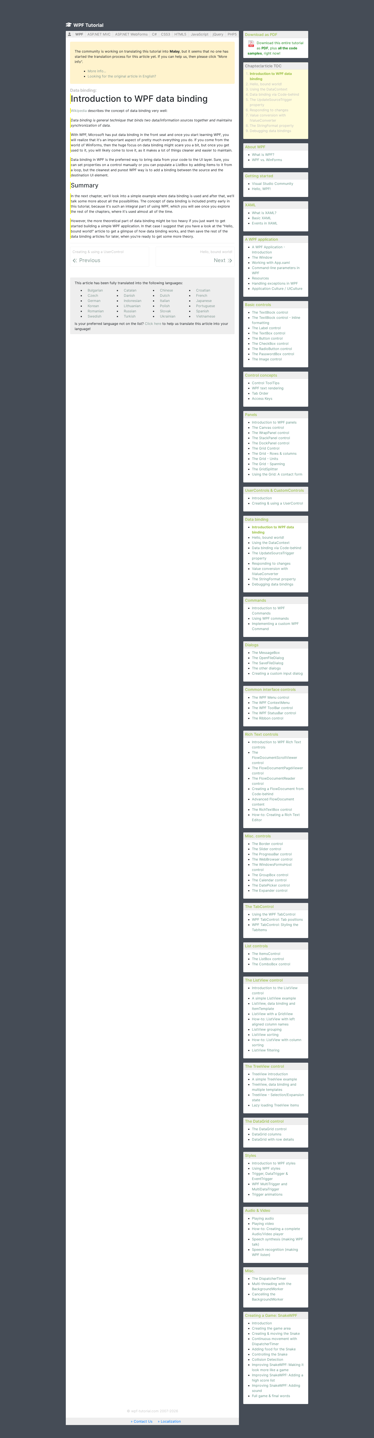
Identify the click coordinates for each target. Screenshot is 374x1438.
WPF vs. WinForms (267, 160)
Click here (153, 323)
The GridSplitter (265, 469)
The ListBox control (268, 959)
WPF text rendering (268, 388)
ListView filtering (265, 1050)
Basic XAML (261, 218)
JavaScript (199, 34)
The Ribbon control (267, 718)
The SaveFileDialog (267, 663)
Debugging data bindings (270, 131)
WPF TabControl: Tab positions (277, 919)
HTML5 (180, 34)
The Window (262, 257)
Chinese (166, 290)
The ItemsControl (266, 953)
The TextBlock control (270, 312)
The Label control (266, 328)
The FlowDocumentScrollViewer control (274, 757)
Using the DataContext (268, 89)
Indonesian (132, 300)
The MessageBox (266, 652)
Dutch (165, 295)
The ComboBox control (271, 964)
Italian (165, 300)
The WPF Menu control (270, 697)
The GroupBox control (270, 875)
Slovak (165, 311)
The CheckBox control (270, 343)
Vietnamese (205, 316)
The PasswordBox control (273, 354)
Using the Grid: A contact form (277, 474)
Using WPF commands (270, 618)
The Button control (267, 338)
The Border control (267, 844)
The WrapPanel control (270, 432)
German (94, 300)
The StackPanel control (271, 438)
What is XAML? (264, 213)
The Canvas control (268, 427)
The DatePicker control (271, 885)
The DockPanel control (270, 443)
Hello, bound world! (266, 84)
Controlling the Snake (269, 1354)
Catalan (130, 290)
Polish (165, 306)
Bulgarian (95, 290)
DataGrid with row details (273, 1139)
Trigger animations (267, 1194)
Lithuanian (132, 306)
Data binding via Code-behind (274, 94)
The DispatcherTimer (269, 1278)
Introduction (262, 498)
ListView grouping (267, 1029)
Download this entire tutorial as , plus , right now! (275, 48)
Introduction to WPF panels (274, 422)
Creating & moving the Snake (276, 1333)
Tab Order (260, 393)
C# (154, 34)
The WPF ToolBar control (272, 708)
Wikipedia (79, 110)
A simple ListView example (274, 998)
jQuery (218, 34)
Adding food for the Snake (274, 1349)
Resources (260, 278)
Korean (93, 306)
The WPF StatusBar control (274, 713)
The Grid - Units (265, 458)
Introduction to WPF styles (273, 1163)
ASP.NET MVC (99, 34)
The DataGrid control (269, 1129)
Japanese (204, 300)
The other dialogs (266, 668)
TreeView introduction (270, 1074)
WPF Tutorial (88, 25)
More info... (97, 71)
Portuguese (205, 306)
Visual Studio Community (272, 183)
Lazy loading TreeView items (275, 1105)
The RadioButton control (272, 349)
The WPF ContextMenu (271, 702)
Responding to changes (269, 110)
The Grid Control (265, 448)
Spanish (202, 311)
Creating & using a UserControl (277, 503)
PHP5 (232, 34)
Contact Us (143, 1421)
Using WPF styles (266, 1168)
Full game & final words (271, 1396)
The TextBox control (268, 333)
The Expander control (269, 890)
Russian (130, 311)
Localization (171, 1421)
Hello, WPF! (261, 189)
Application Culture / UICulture (277, 288)
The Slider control (266, 849)
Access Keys (262, 398)
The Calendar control (269, 880)
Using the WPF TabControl (273, 914)
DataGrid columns (266, 1134)
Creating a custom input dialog (277, 673)
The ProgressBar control (272, 854)
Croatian (203, 290)
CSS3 (165, 34)
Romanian (96, 311)
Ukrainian (167, 316)
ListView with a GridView (272, 1014)
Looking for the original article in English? (122, 76)
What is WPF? (263, 154)
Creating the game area (271, 1328)
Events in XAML (264, 223)
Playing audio (263, 1218)
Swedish (94, 316)
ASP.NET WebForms (131, 34)
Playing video (263, 1223)
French (201, 295)
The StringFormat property (272, 125)
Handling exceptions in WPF (275, 283)
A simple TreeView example (274, 1079)
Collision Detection (267, 1359)
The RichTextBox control (272, 809)
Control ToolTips (265, 383)
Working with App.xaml (271, 262)
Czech (93, 295)
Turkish (129, 316)
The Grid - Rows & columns (274, 453)
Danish (129, 295)
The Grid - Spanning (268, 464)
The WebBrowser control (272, 859)
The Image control (267, 359)
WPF (79, 34)
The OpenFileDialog (268, 658)
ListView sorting (265, 1034)
